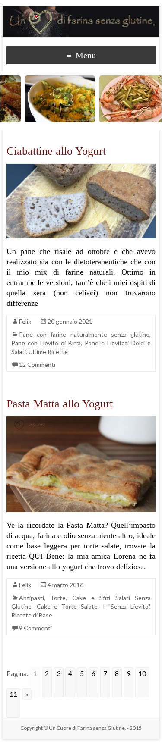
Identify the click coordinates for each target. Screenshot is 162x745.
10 (142, 673)
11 (13, 694)
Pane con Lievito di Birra (46, 343)
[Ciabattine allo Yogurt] (81, 168)
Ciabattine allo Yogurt (56, 151)
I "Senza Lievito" (126, 606)
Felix (25, 321)
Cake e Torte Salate (67, 606)
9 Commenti (35, 628)
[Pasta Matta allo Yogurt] (81, 420)
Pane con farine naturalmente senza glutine (84, 334)
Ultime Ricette (48, 351)
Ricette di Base (31, 615)
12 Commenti (37, 364)
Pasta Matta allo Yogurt (59, 404)
